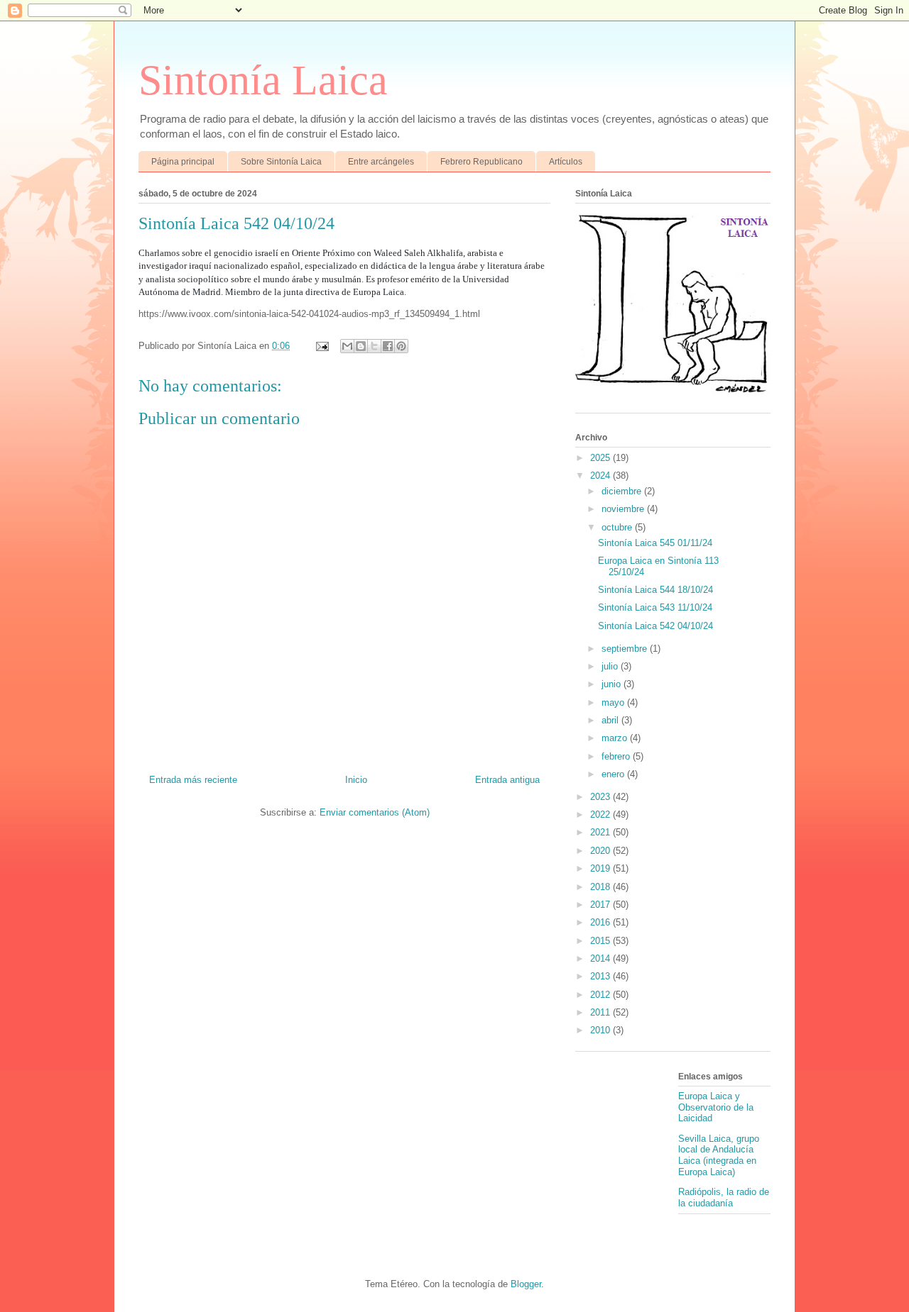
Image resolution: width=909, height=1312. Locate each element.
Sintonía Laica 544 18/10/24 (655, 589)
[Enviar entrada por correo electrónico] (321, 345)
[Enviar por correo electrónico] (347, 346)
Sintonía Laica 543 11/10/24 (655, 607)
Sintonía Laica (263, 80)
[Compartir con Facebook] (388, 346)
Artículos (565, 162)
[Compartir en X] (374, 346)
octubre (618, 527)
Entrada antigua (507, 779)
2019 (601, 868)
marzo (616, 738)
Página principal (182, 162)
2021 (601, 832)
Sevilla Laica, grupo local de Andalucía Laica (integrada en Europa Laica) (718, 1155)
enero (614, 774)
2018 (601, 887)
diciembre (623, 491)
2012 (601, 994)
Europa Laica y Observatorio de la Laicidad (715, 1107)
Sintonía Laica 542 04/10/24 (655, 626)
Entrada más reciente (193, 779)
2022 (601, 814)
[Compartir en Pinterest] (401, 346)
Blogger (526, 1284)
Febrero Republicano (481, 162)
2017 (601, 904)
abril (611, 720)
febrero (617, 756)
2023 (601, 796)
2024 (601, 475)
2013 (601, 976)
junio (613, 684)
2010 (601, 1030)
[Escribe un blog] (361, 346)
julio (611, 666)
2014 (601, 958)
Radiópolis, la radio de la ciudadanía (723, 1197)
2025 (601, 457)
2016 (601, 922)
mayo (614, 702)
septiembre (626, 648)
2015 (601, 940)
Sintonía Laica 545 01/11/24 (655, 543)
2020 (601, 850)
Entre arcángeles (381, 162)
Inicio (356, 779)
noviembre (624, 509)
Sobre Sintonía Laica (281, 162)
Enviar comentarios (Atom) (375, 812)
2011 (601, 1012)
